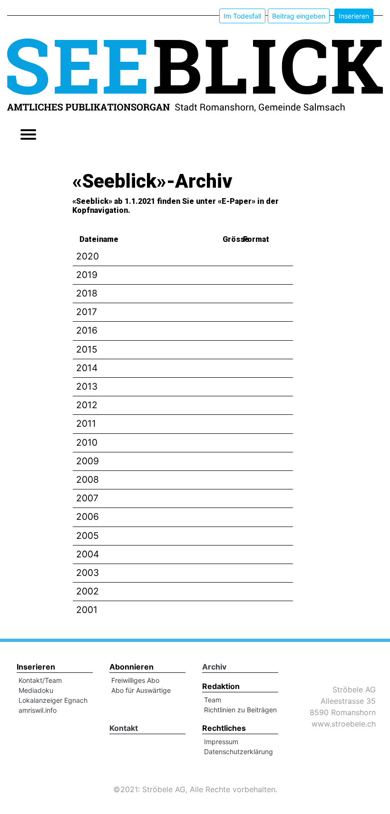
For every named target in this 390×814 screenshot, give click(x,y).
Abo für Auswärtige (141, 690)
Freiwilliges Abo (135, 680)
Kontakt (123, 728)
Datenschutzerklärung (238, 751)
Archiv (214, 666)
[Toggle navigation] (28, 135)
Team (212, 700)
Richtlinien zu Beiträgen (240, 710)
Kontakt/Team (40, 680)
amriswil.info (38, 710)
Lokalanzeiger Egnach (53, 700)
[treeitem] (182, 257)
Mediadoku (36, 690)
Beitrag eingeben (298, 16)
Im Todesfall (242, 16)
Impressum (221, 741)
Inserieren (354, 16)
